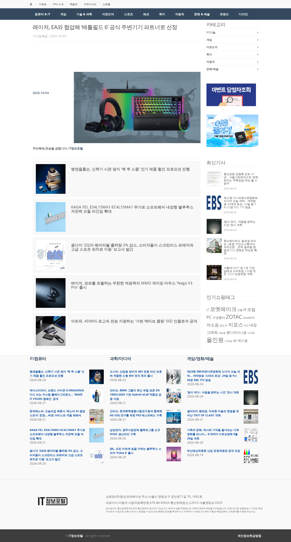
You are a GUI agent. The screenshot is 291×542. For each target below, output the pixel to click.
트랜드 (224, 14)
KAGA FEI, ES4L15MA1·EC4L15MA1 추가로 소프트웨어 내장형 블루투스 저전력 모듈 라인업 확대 (132, 209)
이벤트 (43, 4)
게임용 (222, 333)
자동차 (179, 14)
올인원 (215, 340)
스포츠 (128, 14)
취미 (162, 14)
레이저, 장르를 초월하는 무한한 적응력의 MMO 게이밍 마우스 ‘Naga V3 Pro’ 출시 (131, 285)
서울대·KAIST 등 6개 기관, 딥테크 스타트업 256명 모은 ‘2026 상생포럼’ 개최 (240, 271)
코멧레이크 (223, 309)
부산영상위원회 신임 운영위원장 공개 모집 (213, 451)
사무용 (251, 333)
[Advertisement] (105, 56)
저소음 (212, 325)
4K (235, 341)
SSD (246, 325)
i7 (207, 310)
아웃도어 (108, 14)
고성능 (228, 341)
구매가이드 (90, 4)
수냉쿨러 (218, 317)
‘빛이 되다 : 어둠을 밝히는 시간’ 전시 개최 (240, 223)
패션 (146, 14)
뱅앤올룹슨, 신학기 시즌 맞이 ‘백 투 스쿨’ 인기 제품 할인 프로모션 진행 (130, 169)
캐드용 (243, 340)
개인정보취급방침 (249, 536)
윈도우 (223, 325)
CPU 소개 (58, 4)
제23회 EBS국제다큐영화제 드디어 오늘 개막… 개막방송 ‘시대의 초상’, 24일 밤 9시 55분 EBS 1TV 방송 (241, 202)
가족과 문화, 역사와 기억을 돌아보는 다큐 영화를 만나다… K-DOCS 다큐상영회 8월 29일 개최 (213, 434)
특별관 (73, 4)
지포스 (235, 324)
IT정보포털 (75, 536)
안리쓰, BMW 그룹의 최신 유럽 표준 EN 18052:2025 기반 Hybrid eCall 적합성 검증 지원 (135, 394)
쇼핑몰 (106, 4)
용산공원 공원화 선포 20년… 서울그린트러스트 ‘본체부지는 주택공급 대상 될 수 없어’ (241, 178)
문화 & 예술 (202, 14)
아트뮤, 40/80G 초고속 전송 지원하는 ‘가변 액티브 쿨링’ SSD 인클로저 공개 (134, 321)
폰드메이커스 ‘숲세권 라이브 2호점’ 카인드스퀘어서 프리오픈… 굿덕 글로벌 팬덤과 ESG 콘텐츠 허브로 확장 (240, 247)
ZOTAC (234, 316)
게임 (63, 14)
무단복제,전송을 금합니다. (50, 148)
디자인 (243, 14)
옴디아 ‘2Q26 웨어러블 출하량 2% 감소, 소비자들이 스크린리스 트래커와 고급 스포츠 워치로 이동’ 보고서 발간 (132, 247)
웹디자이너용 (236, 332)
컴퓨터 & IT (42, 14)
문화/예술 (212, 69)
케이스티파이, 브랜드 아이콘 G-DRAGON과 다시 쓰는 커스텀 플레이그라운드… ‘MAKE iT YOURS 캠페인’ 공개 (57, 394)
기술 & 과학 (84, 14)
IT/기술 (210, 32)
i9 (244, 309)
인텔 (239, 310)
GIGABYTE (249, 317)
